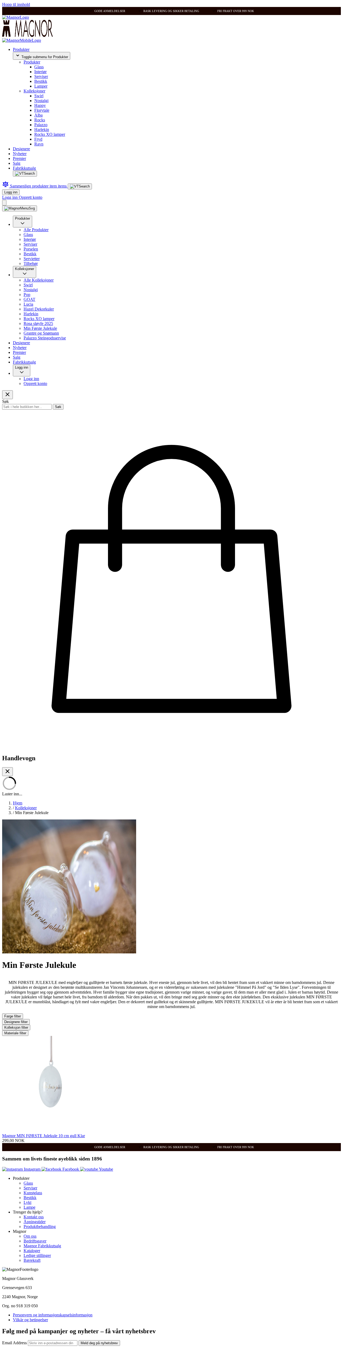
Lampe (29, 1207)
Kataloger (32, 1250)
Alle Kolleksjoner (39, 280)
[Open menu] (19, 208)
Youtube (105, 1169)
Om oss (30, 1236)
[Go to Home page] (15, 17)
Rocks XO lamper (49, 134)
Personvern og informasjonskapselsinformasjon (52, 1315)
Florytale (41, 110)
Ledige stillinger (37, 1255)
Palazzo (40, 124)
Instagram (32, 1169)
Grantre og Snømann (41, 333)
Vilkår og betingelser (30, 1319)
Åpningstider (35, 1221)
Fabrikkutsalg (24, 168)
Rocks (39, 120)
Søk (58, 407)
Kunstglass (33, 1192)
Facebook (70, 1169)
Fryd (38, 139)
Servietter (32, 258)
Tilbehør (31, 263)
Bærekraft (32, 1260)
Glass (39, 67)
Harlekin (41, 129)
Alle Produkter (36, 229)
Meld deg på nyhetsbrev (99, 1343)
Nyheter (20, 153)
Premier (19, 158)
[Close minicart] (7, 771)
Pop (27, 294)
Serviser (41, 76)
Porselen (31, 249)
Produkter (21, 49)
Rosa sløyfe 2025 (38, 323)
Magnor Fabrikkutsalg (42, 1246)
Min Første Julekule (40, 328)
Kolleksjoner (34, 91)
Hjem (17, 803)
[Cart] (4, 202)
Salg (16, 163)
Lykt (27, 1202)
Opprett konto (30, 197)
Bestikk (40, 81)
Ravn (38, 144)
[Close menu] (7, 394)
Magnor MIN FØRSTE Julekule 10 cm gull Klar (43, 1135)
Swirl (38, 95)
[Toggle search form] (25, 174)
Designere (21, 149)
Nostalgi (41, 100)
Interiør (40, 71)
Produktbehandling (40, 1226)
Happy (40, 105)
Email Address (15, 1342)
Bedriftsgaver (35, 1241)
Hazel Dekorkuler (39, 309)
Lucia (28, 304)
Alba (38, 115)
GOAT (29, 299)
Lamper (40, 86)
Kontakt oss (34, 1217)
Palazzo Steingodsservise (45, 338)
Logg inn (10, 192)
